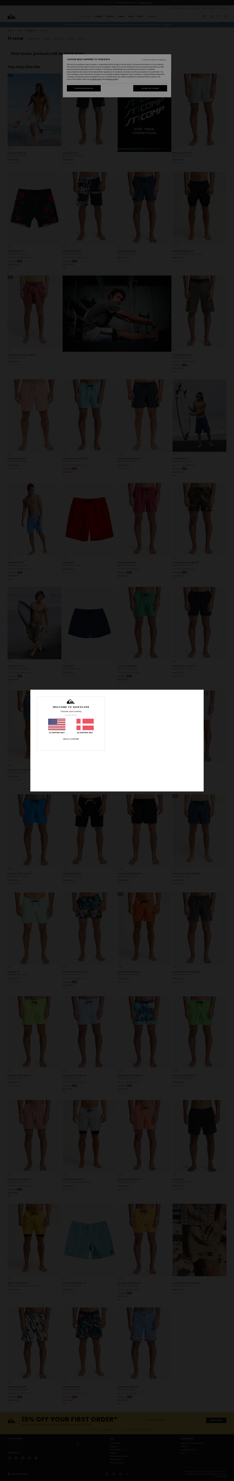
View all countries (71, 739)
